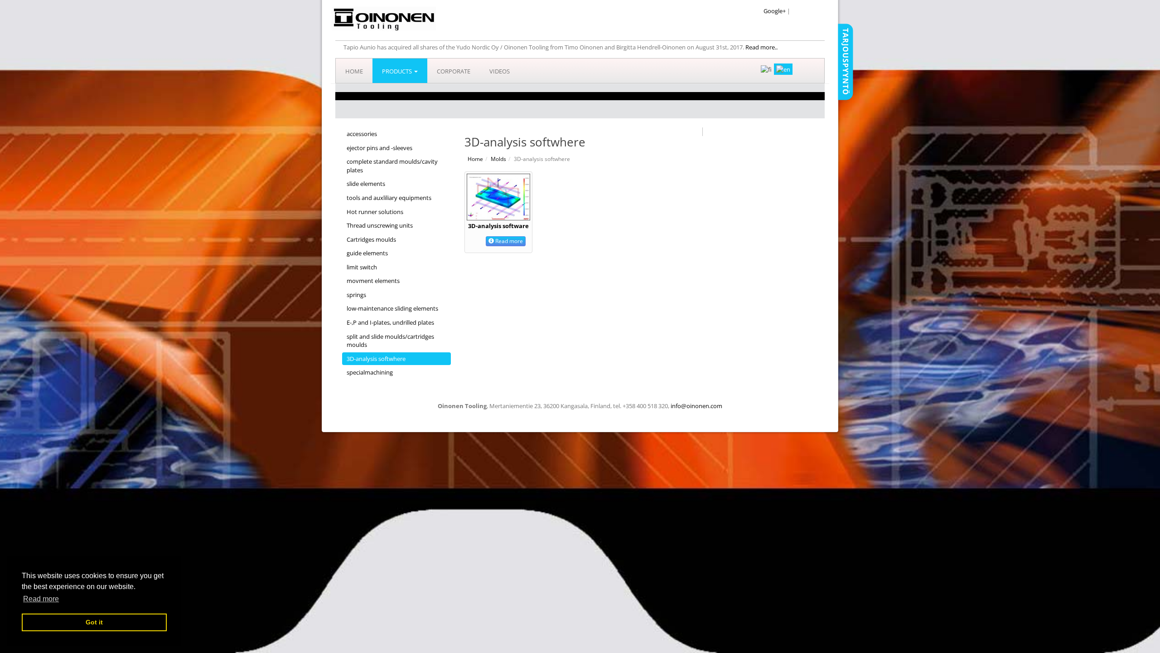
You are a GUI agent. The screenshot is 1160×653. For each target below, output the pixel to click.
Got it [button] (94, 622)
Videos (499, 71)
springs (356, 295)
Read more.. (761, 47)
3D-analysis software (498, 226)
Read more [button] (41, 599)
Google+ (775, 11)
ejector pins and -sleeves (379, 148)
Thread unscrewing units (380, 225)
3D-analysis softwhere (376, 359)
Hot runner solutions (375, 212)
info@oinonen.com (696, 406)
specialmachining (370, 372)
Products (397, 71)
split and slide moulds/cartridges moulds (390, 340)
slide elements (366, 184)
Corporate (453, 71)
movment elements (373, 281)
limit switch (362, 267)
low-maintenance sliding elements (392, 308)
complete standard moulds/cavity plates (392, 165)
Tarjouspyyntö (846, 61)
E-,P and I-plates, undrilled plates (390, 322)
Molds (498, 159)
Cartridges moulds (371, 239)
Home (354, 71)
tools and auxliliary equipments (389, 198)
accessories (362, 134)
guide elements (367, 253)
